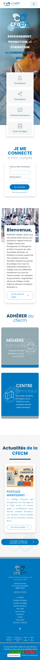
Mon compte (20, 620)
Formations (20, 614)
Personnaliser (14, 655)
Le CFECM (20, 597)
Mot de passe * (15, 177)
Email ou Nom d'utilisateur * (20, 168)
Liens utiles (20, 609)
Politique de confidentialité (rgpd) (17, 639)
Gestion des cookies (32, 639)
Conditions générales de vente (9, 639)
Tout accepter (16, 652)
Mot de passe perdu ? (20, 192)
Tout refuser (30, 652)
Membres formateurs (20, 600)
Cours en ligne (20, 611)
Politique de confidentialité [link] (29, 655)
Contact (20, 617)
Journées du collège (20, 603)
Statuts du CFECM (26, 639)
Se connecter (19, 187)
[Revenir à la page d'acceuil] (11, 4)
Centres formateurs (20, 606)
